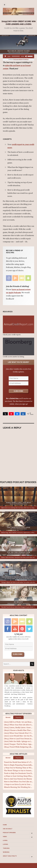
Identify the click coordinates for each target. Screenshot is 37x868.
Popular (18, 717)
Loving (5, 844)
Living (5, 840)
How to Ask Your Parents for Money (18, 779)
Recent (8, 717)
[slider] (30, 56)
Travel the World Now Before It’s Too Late (20, 762)
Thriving (6, 848)
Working (6, 852)
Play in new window (18, 59)
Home (5, 824)
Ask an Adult (7, 828)
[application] (18, 56)
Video (5, 836)
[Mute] (26, 56)
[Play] (5, 56)
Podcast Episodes (9, 832)
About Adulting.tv (10, 856)
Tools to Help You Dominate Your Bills (19, 773)
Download (25, 59)
